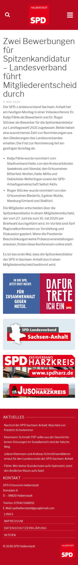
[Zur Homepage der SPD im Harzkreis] (39, 366)
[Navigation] (70, 15)
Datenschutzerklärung (25, 528)
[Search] (7, 15)
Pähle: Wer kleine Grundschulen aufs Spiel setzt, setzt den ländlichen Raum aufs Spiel (38, 468)
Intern (10, 535)
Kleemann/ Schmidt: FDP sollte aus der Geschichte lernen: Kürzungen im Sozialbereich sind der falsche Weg (36, 441)
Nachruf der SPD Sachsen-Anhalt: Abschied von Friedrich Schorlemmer (35, 427)
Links (8, 514)
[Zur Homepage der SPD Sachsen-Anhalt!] (39, 334)
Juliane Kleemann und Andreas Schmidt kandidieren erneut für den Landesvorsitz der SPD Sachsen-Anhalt (38, 456)
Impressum (13, 521)
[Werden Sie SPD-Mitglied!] (39, 293)
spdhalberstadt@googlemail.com (33, 508)
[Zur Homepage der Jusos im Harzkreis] (39, 390)
